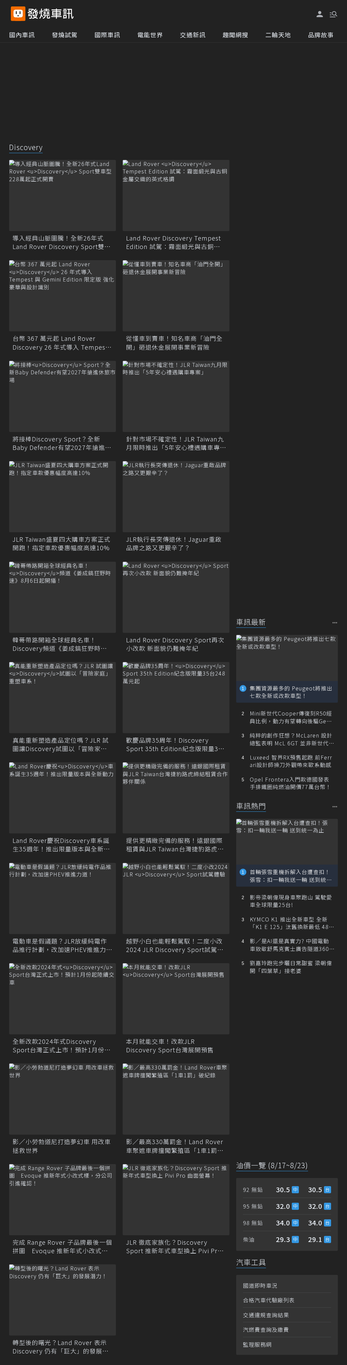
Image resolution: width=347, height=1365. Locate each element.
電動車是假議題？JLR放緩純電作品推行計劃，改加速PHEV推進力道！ (60, 945)
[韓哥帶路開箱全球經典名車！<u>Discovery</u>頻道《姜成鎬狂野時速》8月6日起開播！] (62, 597)
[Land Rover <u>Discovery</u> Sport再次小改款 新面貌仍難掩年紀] (176, 597)
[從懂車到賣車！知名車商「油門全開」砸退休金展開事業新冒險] (176, 295)
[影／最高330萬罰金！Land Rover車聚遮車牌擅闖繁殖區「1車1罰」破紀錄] (176, 1099)
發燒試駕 (65, 34)
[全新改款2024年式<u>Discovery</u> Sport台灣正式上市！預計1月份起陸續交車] (62, 998)
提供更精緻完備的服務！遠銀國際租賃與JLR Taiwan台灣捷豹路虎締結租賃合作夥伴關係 (175, 844)
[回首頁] (50, 13)
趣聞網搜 (235, 34)
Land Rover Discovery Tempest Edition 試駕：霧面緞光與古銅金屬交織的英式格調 (173, 242)
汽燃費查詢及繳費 (266, 1329)
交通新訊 (193, 34)
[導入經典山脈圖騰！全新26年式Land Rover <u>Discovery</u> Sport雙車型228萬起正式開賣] (62, 195)
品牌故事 (321, 34)
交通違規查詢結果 (266, 1315)
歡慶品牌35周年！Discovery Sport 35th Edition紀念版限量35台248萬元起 (174, 744)
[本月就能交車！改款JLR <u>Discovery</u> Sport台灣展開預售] (176, 998)
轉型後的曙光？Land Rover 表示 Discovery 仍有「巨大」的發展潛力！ (61, 1346)
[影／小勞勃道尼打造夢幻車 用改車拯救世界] (62, 1099)
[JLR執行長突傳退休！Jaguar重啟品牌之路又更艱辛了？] (176, 496)
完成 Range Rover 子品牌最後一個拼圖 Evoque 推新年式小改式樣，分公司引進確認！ (62, 1246)
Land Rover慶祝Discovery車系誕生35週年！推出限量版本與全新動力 (61, 844)
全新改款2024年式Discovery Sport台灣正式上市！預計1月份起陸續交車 (62, 1045)
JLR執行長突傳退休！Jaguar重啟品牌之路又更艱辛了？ (174, 543)
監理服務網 (257, 1344)
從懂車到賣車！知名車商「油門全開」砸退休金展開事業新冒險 (174, 342)
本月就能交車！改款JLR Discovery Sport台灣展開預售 (170, 1045)
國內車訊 (22, 34)
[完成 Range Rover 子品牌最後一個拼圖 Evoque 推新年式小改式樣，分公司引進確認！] (62, 1199)
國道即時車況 (260, 1285)
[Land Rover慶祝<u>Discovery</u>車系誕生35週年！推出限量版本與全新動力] (62, 797)
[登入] (320, 14)
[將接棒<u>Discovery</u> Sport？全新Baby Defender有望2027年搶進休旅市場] (62, 396)
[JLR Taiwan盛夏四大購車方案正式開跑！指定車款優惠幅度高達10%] (62, 496)
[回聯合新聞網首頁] (18, 13)
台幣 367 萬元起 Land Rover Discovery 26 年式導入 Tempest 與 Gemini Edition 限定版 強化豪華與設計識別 (60, 342)
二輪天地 (278, 34)
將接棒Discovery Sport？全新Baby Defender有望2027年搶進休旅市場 (62, 443)
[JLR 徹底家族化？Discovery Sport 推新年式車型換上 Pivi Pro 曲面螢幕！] (176, 1199)
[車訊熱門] (335, 806)
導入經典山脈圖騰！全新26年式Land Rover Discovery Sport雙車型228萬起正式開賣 (62, 242)
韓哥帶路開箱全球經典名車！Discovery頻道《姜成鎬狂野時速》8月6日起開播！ (61, 644)
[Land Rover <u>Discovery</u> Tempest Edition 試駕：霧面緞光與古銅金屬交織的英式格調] (176, 195)
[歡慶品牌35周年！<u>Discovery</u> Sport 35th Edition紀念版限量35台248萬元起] (176, 697)
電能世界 (150, 34)
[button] (333, 13)
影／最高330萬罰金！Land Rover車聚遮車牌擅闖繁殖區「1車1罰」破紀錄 (175, 1145)
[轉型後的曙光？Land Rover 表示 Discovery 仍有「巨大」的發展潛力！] (62, 1300)
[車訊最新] (335, 622)
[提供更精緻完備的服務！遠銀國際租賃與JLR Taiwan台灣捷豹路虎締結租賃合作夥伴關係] (176, 797)
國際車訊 (107, 34)
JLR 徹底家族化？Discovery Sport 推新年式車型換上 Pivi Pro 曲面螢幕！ (174, 1246)
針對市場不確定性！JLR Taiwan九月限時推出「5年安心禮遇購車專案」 (175, 443)
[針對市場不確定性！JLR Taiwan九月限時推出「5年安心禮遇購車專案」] (176, 396)
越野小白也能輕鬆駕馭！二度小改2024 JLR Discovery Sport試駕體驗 (175, 945)
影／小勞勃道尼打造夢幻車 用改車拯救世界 (62, 1145)
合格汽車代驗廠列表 (269, 1300)
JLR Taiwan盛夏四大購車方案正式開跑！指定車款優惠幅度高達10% (61, 543)
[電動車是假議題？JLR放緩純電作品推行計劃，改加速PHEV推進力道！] (62, 898)
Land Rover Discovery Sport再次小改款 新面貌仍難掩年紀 (175, 644)
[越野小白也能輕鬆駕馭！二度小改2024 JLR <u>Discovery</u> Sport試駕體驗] (176, 898)
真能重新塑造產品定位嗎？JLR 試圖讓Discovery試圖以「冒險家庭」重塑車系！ (61, 744)
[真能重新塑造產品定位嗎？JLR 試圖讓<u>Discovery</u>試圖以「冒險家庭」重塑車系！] (62, 697)
